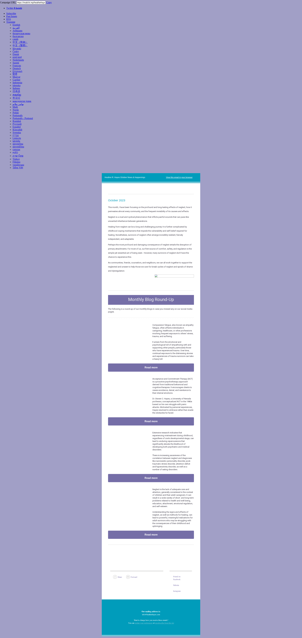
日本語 (16, 91)
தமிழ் (15, 152)
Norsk (16, 109)
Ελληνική (17, 71)
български (18, 36)
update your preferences (144, 623)
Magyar (16, 77)
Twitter (14, 8)
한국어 (16, 98)
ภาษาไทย (18, 155)
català (15, 39)
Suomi (16, 62)
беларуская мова (21, 33)
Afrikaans (17, 30)
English (16, 24)
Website (176, 585)
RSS (8, 19)
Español (17, 126)
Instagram (177, 591)
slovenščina (18, 146)
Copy (49, 2)
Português (17, 115)
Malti (15, 107)
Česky (16, 51)
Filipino (16, 162)
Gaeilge (16, 79)
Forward (134, 577)
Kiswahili (17, 129)
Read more (151, 367)
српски (16, 149)
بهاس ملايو (18, 104)
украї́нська (18, 164)
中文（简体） (20, 42)
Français (17, 65)
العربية (16, 27)
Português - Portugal (23, 118)
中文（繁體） (20, 45)
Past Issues (11, 16)
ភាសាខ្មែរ (17, 95)
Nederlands (18, 60)
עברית (16, 135)
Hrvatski (17, 48)
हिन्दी (15, 74)
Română (17, 121)
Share (120, 577)
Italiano (16, 88)
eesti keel (17, 57)
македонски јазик (22, 101)
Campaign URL (8, 2)
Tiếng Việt (18, 167)
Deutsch (17, 68)
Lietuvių (17, 138)
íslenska (16, 85)
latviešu (16, 141)
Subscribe (11, 13)
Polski (16, 112)
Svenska (17, 132)
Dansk (16, 54)
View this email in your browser (179, 177)
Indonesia (17, 82)
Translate (10, 22)
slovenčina (18, 143)
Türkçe (16, 159)
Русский (17, 124)
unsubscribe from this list (164, 623)
